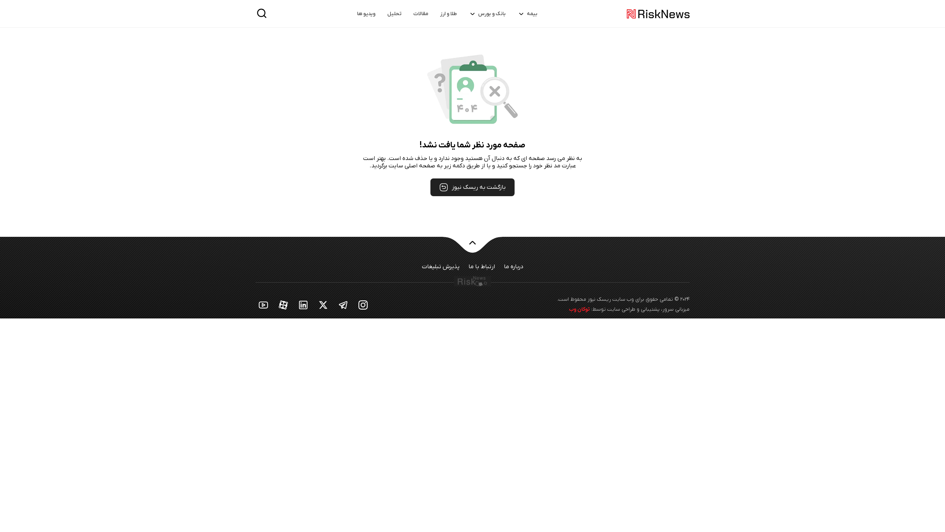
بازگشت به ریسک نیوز (479, 187)
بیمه (532, 13)
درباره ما (513, 266)
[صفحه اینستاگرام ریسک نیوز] (363, 305)
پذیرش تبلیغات (441, 266)
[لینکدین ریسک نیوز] (303, 305)
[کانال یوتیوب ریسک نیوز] (263, 305)
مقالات (420, 13)
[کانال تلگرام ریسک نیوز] (343, 305)
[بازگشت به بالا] (472, 247)
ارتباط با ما (481, 266)
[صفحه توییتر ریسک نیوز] (323, 305)
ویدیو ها (366, 13)
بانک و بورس (492, 13)
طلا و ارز (448, 13)
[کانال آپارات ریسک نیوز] (283, 305)
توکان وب (579, 309)
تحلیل (394, 13)
